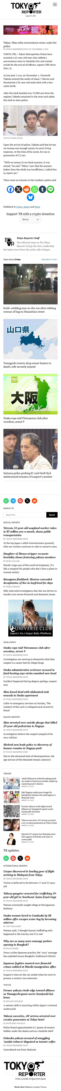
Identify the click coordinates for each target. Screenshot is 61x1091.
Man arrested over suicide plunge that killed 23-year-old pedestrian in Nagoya (30, 724)
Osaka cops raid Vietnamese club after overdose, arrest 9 (26, 649)
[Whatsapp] (34, 189)
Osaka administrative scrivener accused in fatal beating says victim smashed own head (29, 671)
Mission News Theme (22, 1087)
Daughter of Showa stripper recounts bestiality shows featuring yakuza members (29, 555)
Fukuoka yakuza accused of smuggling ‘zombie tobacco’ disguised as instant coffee (29, 1039)
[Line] (50, 189)
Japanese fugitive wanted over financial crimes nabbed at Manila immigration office (29, 964)
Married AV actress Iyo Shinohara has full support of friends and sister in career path (38, 837)
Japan (26, 206)
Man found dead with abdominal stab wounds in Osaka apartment (26, 693)
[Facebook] (10, 189)
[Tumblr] (42, 189)
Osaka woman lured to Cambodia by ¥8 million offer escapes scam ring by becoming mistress (29, 919)
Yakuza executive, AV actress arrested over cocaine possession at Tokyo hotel (39, 821)
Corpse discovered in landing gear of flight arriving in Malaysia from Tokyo (28, 873)
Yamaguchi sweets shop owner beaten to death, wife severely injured (27, 364)
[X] (18, 189)
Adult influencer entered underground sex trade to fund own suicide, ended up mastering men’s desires (39, 781)
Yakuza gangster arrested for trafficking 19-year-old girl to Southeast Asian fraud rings (30, 895)
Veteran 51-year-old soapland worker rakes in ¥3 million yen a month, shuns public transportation (30, 531)
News (37, 206)
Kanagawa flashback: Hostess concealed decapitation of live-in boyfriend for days (28, 581)
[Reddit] (26, 189)
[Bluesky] (30, 197)
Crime (19, 206)
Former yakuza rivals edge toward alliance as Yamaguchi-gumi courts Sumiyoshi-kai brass (37, 809)
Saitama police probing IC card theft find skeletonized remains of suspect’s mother (27, 474)
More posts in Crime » (49, 259)
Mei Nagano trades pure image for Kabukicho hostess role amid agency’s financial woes (38, 795)
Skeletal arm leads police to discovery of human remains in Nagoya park (27, 746)
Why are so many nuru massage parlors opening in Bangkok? (27, 942)
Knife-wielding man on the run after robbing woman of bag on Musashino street (29, 309)
